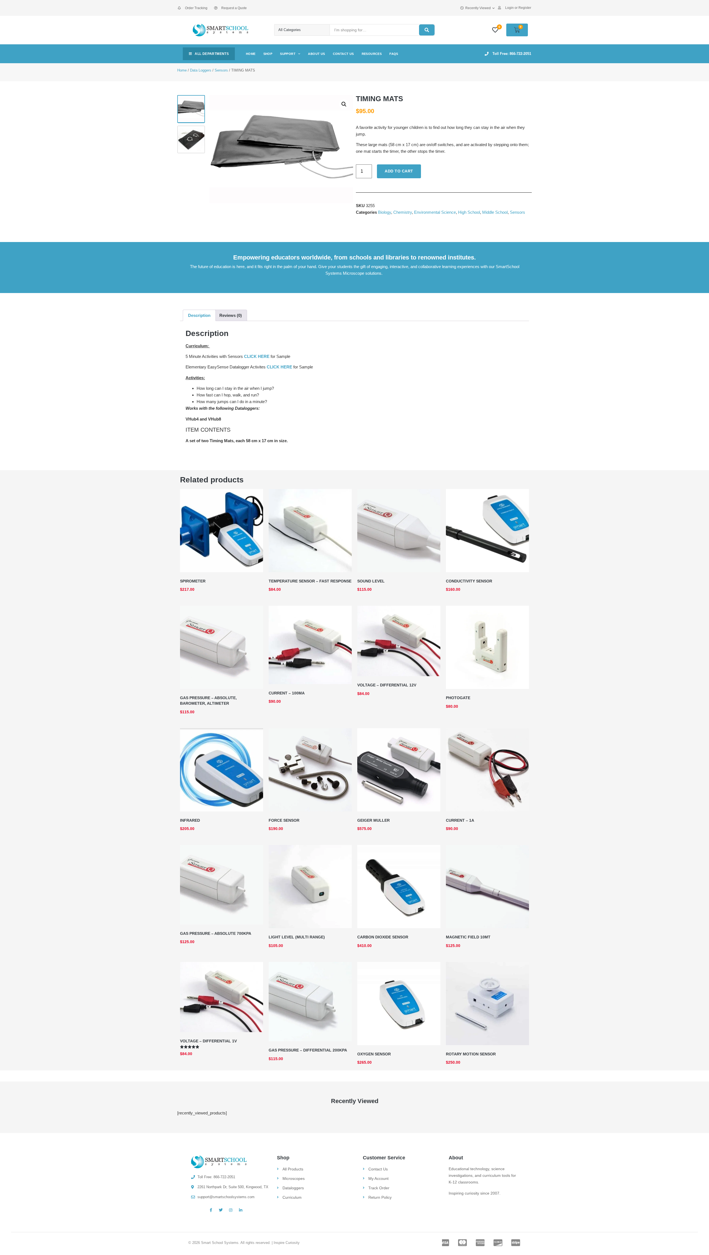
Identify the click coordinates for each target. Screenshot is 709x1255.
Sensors (221, 70)
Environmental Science (435, 212)
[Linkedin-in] (241, 1210)
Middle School (495, 212)
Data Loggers (200, 70)
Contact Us (343, 53)
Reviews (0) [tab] (230, 315)
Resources (372, 53)
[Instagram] (231, 1210)
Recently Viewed (478, 8)
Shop (268, 53)
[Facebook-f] (211, 1210)
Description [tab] (199, 315)
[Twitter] (221, 1210)
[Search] (427, 29)
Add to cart (399, 171)
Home (251, 53)
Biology (384, 212)
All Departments (212, 54)
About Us (316, 53)
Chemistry (402, 212)
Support (288, 53)
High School (469, 212)
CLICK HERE (256, 356)
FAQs (393, 53)
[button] (344, 104)
